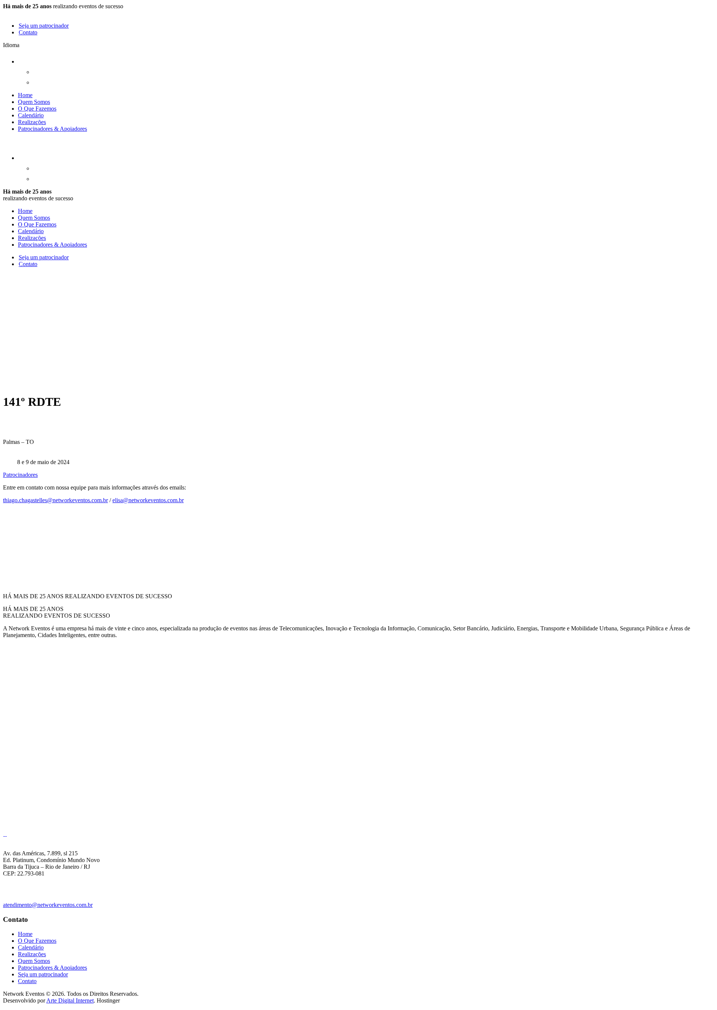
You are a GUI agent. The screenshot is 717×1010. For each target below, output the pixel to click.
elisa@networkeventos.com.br (148, 500)
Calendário (31, 115)
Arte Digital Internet (70, 1000)
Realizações (32, 122)
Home (25, 95)
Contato (28, 32)
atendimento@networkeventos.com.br (48, 905)
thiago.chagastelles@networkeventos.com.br (55, 500)
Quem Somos (34, 102)
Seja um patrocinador (44, 25)
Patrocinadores (20, 475)
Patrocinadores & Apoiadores (52, 129)
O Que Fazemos (37, 108)
